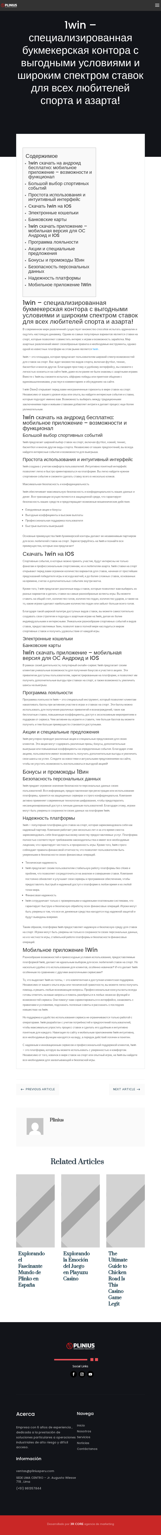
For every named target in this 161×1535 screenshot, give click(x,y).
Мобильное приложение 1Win (59, 284)
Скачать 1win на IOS (49, 206)
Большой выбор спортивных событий (58, 185)
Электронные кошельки (53, 213)
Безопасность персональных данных (58, 269)
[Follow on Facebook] (73, 1374)
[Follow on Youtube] (90, 1374)
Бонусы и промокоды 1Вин (56, 260)
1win (95, 349)
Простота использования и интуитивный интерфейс (56, 197)
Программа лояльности (53, 242)
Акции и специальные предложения (51, 251)
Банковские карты (47, 219)
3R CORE (76, 1524)
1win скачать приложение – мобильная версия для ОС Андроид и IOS (57, 231)
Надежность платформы (54, 278)
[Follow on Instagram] (82, 1374)
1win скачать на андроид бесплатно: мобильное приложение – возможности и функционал (60, 170)
